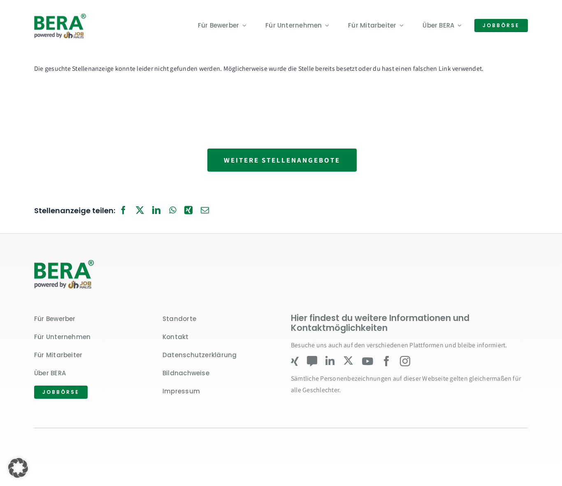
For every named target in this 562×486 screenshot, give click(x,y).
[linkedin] (329, 361)
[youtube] (367, 361)
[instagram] (405, 361)
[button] (18, 468)
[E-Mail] (205, 210)
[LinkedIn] (156, 210)
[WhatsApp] (172, 210)
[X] (140, 210)
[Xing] (188, 210)
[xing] (295, 361)
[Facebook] (123, 210)
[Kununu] (312, 361)
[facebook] (386, 361)
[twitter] (348, 361)
